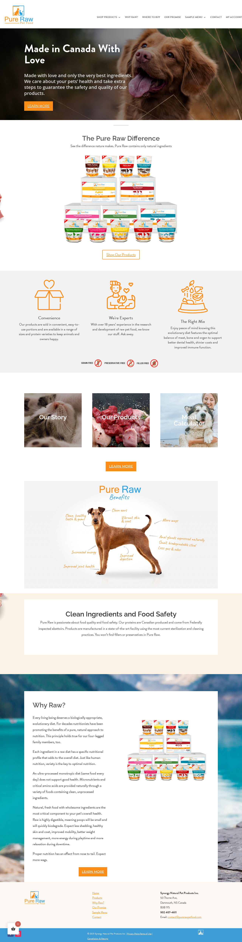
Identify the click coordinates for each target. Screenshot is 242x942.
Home (95, 893)
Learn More (39, 106)
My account (234, 17)
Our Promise (172, 17)
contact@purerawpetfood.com (184, 917)
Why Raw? (131, 17)
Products (97, 898)
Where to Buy (151, 17)
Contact (216, 17)
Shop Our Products (121, 254)
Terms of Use (145, 933)
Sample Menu (193, 17)
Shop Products (107, 17)
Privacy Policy (133, 933)
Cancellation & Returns (97, 938)
